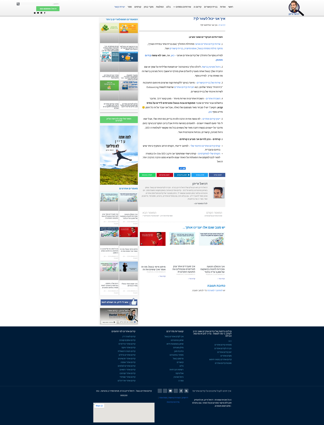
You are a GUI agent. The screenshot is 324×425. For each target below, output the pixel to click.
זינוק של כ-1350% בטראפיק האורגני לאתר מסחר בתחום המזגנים (109, 285)
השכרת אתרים (213, 98)
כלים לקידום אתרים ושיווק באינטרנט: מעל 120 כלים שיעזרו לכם (129, 105)
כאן (172, 55)
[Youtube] (38, 13)
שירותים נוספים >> (182, 6)
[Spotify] (35, 13)
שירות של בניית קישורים (208, 82)
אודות (223, 6)
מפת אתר (163, 397)
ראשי (230, 6)
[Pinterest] (165, 391)
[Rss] (186, 391)
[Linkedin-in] (176, 391)
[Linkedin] (41, 13)
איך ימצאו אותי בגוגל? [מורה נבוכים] (129, 285)
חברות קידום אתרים (184, 87)
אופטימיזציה (190, 48)
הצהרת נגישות (174, 397)
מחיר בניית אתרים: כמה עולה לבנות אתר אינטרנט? (110, 76)
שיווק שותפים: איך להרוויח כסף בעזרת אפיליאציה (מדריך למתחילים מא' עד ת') (110, 48)
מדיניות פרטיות (173, 402)
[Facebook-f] (44, 13)
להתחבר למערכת (215, 290)
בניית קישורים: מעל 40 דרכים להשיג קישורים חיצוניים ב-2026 (129, 47)
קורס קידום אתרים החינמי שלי (205, 145)
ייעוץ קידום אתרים (211, 118)
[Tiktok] (31, 13)
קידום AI (197, 6)
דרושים (185, 397)
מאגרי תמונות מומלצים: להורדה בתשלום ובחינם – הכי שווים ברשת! (129, 77)
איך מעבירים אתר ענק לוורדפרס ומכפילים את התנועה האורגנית (184, 269)
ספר (130, 6)
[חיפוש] (18, 4)
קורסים (137, 6)
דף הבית (222, 25)
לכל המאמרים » (200, 203)
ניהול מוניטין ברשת (211, 66)
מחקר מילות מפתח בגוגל (210, 48)
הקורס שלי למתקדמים (209, 153)
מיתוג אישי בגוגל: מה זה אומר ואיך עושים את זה (153, 268)
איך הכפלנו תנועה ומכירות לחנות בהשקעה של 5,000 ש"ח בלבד (212, 269)
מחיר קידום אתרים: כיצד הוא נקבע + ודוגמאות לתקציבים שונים (111, 106)
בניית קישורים (210, 6)
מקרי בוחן (148, 6)
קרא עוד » (221, 278)
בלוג (168, 6)
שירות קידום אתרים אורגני (207, 43)
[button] (217, 175)
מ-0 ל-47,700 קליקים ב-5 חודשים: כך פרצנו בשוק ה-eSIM (109, 251)
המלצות (160, 6)
